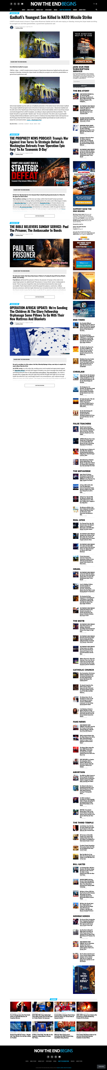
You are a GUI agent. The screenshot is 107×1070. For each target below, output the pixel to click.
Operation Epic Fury (20, 203)
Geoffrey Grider (19, 28)
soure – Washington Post (34, 120)
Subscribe (101, 1066)
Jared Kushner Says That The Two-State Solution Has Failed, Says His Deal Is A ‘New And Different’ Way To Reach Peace (87, 828)
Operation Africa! (20, 370)
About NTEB (82, 10)
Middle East (39, 10)
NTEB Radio (48, 10)
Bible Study (30, 10)
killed (31, 123)
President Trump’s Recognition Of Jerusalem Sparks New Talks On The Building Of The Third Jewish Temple (87, 848)
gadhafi (27, 123)
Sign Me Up (84, 86)
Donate (75, 10)
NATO (35, 123)
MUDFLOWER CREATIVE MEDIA (64, 1067)
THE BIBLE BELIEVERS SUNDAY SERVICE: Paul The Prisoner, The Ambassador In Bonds (87, 119)
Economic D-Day (45, 203)
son (39, 123)
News (23, 10)
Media (55, 10)
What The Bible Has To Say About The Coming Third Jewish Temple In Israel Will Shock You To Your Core (87, 857)
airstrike (21, 123)
